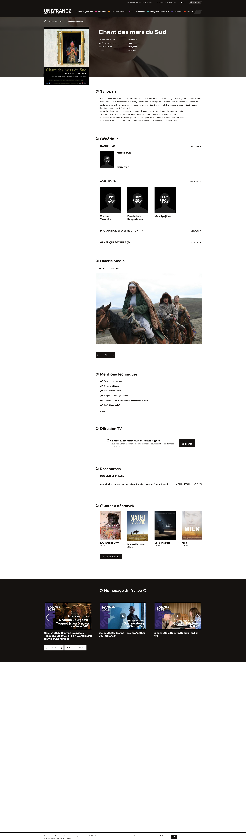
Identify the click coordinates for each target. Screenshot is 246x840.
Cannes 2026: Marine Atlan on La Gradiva (177, 633)
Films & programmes (84, 12)
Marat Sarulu (132, 40)
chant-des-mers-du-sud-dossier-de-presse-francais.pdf (134, 484)
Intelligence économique (159, 12)
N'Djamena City (109, 542)
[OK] (173, 837)
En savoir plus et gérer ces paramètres (57, 838)
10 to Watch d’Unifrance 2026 (166, 2)
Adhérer (190, 12)
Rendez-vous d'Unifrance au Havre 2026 (139, 2)
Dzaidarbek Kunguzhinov (135, 218)
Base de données (138, 12)
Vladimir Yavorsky (105, 218)
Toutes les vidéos (75, 648)
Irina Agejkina (163, 216)
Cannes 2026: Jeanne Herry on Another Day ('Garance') (67, 634)
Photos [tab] (102, 268)
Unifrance (178, 12)
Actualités (102, 12)
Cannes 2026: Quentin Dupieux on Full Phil (121, 634)
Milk (184, 542)
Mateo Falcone (136, 544)
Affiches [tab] (115, 268)
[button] (197, 279)
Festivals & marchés (118, 12)
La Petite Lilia (162, 542)
